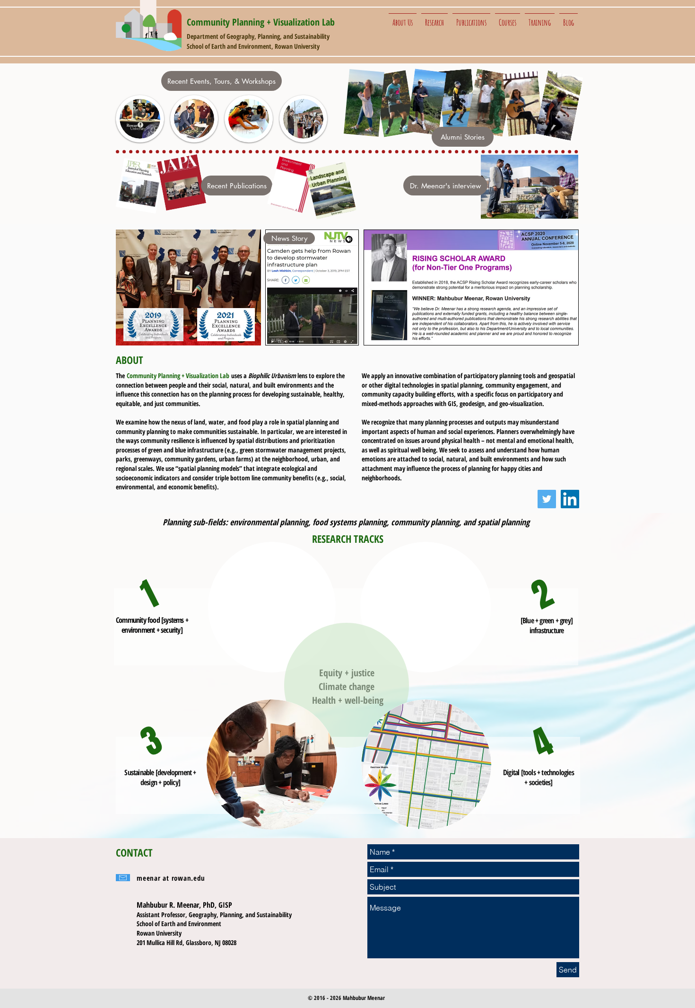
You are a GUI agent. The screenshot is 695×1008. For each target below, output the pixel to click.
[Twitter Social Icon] (547, 499)
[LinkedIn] (570, 499)
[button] (402, 18)
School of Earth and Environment (229, 46)
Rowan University (297, 46)
